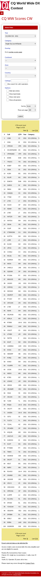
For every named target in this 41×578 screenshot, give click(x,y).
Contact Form (29, 563)
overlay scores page (15, 52)
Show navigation (1, 13)
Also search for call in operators (18, 84)
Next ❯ (26, 130)
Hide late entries (14, 91)
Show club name (14, 97)
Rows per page (23, 110)
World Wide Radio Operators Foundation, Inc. (27, 573)
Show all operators (15, 100)
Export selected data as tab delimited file (15, 543)
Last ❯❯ (35, 130)
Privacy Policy (17, 574)
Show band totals (14, 94)
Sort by (23, 106)
